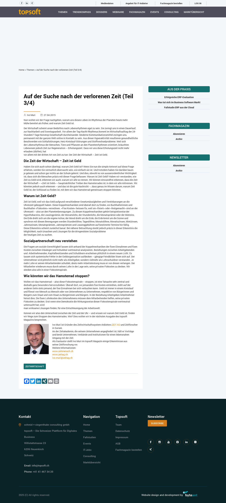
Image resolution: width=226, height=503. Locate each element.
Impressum (121, 437)
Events (154, 12)
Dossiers (101, 12)
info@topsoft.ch (40, 465)
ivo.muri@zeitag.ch (62, 357)
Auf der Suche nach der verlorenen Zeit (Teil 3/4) (59, 69)
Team (118, 424)
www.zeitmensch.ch (62, 351)
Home (21, 69)
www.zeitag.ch (60, 354)
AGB (117, 443)
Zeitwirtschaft (34, 366)
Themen (62, 12)
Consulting (171, 12)
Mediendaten (107, 3)
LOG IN (198, 3)
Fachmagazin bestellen (171, 3)
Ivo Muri (31, 115)
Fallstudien (89, 437)
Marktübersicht (194, 12)
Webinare (118, 12)
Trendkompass (82, 12)
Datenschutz (122, 431)
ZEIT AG (116, 324)
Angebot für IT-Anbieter (137, 3)
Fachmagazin (137, 12)
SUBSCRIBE (157, 423)
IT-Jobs (87, 449)
